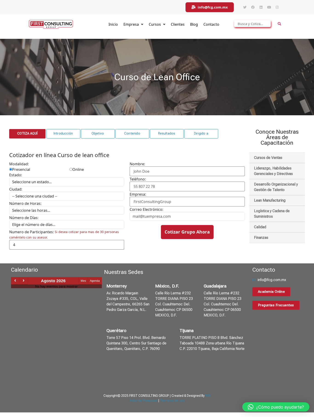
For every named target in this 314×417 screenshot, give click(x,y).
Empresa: (138, 194)
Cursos (155, 24)
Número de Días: (23, 218)
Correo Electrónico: (146, 209)
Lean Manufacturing (269, 200)
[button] (27, 133)
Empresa (131, 24)
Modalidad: (19, 164)
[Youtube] (268, 7)
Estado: (15, 175)
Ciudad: (15, 189)
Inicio (113, 24)
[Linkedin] (260, 7)
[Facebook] (252, 7)
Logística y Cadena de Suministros (272, 214)
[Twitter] (244, 7)
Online (78, 169)
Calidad (260, 227)
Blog (194, 24)
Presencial (21, 169)
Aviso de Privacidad (143, 400)
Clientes (178, 24)
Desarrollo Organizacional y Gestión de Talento (276, 187)
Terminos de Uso (172, 400)
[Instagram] (277, 7)
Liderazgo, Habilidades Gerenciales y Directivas (273, 171)
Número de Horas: (25, 203)
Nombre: (137, 164)
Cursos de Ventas (268, 157)
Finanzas (261, 237)
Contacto (211, 24)
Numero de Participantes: (31, 232)
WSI (208, 395)
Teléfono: (138, 179)
